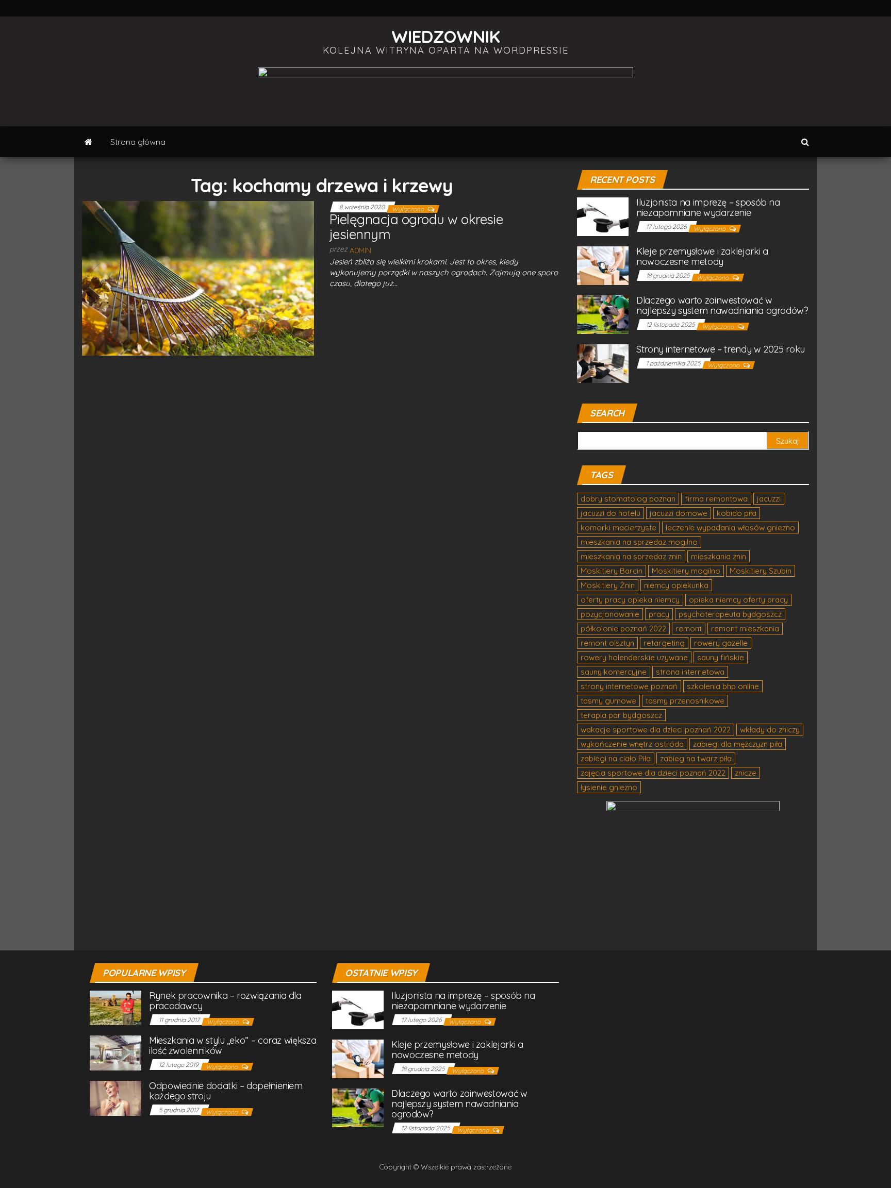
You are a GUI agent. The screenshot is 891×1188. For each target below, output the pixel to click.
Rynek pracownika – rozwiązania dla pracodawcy (225, 1001)
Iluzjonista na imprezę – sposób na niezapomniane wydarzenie (708, 207)
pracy (659, 614)
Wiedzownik (445, 36)
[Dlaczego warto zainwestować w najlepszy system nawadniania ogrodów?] (603, 314)
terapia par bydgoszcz (621, 715)
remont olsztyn (607, 643)
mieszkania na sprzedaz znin (631, 556)
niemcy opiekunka (676, 585)
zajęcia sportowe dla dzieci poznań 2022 (653, 773)
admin (360, 250)
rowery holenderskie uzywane (634, 657)
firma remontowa (716, 499)
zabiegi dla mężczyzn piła (737, 744)
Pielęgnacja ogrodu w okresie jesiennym (416, 227)
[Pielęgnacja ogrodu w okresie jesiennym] (198, 277)
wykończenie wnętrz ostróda (632, 744)
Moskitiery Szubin (760, 571)
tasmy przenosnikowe (685, 701)
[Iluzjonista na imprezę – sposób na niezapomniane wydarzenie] (603, 216)
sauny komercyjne (614, 672)
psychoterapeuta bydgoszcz (730, 614)
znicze (745, 773)
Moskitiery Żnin (608, 585)
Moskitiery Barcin (611, 571)
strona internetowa (690, 672)
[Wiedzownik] (88, 141)
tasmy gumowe (608, 701)
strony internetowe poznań (629, 686)
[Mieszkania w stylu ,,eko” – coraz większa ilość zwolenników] (115, 1052)
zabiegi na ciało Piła (616, 758)
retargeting (664, 643)
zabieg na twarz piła (696, 758)
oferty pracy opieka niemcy (630, 600)
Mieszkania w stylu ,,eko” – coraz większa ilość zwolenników (232, 1045)
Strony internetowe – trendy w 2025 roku (720, 349)
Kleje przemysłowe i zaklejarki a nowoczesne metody (702, 256)
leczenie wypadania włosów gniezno (730, 527)
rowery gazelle (721, 643)
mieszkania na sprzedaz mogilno (639, 542)
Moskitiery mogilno (686, 571)
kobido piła (736, 513)
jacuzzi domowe (678, 513)
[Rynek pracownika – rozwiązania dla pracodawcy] (115, 1007)
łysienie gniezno (609, 787)
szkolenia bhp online (723, 686)
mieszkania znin (718, 556)
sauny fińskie (720, 657)
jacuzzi (769, 499)
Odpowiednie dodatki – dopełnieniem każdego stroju (226, 1091)
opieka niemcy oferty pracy (738, 600)
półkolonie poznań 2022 (623, 628)
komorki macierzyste (618, 527)
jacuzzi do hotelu (610, 513)
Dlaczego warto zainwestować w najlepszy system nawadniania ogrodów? (722, 305)
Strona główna (138, 142)
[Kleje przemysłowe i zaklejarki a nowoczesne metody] (603, 265)
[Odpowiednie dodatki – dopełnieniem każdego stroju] (115, 1097)
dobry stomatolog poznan (628, 499)
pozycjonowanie (610, 614)
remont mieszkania (745, 628)
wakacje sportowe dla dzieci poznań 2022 (656, 729)
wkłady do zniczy (770, 729)
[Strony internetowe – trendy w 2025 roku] (603, 363)
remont (688, 628)
